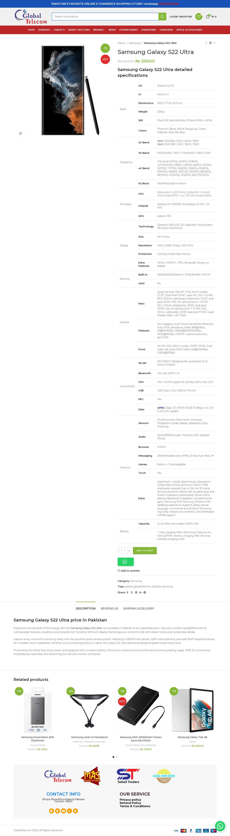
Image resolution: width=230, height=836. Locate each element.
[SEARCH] (162, 16)
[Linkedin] (75, 810)
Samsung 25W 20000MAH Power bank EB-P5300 (141, 739)
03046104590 (169, 3)
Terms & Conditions (135, 806)
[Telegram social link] (144, 592)
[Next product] (214, 43)
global (128, 586)
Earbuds (77, 741)
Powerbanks (149, 745)
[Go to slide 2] (117, 757)
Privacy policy (130, 799)
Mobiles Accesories (94, 741)
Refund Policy (130, 803)
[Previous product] (206, 43)
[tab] (86, 607)
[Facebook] (51, 810)
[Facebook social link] (127, 592)
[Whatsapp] (69, 810)
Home (121, 43)
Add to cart (144, 550)
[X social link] (132, 592)
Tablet (192, 741)
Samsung (134, 43)
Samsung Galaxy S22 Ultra (86, 628)
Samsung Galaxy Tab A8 (192, 737)
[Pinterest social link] (136, 592)
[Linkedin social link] (140, 592)
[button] (126, 562)
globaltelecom (142, 586)
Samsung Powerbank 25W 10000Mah (37, 739)
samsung (167, 586)
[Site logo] (31, 16)
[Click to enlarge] (20, 133)
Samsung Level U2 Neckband (89, 737)
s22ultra (156, 586)
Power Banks (37, 745)
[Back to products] (210, 43)
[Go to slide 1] (113, 757)
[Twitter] (57, 810)
